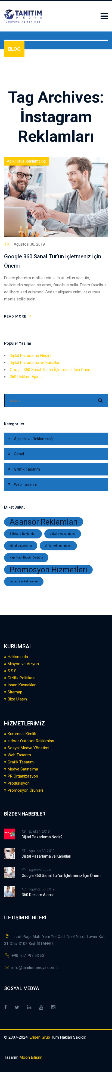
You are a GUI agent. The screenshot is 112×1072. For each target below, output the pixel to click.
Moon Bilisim (30, 1057)
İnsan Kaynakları (21, 685)
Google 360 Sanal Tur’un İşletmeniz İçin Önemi (51, 369)
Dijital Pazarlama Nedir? (31, 355)
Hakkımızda (17, 656)
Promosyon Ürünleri (25, 790)
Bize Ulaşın (17, 699)
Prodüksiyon (18, 783)
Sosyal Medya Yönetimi (28, 748)
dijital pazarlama (21, 545)
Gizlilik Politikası (21, 677)
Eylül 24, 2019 (39, 831)
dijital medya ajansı (63, 533)
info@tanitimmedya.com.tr (35, 967)
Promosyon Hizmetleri (48, 569)
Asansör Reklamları (44, 522)
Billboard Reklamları (23, 533)
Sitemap (14, 692)
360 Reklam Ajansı (26, 376)
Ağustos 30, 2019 (29, 244)
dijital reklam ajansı (58, 545)
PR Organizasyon (22, 776)
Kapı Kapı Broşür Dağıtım (26, 557)
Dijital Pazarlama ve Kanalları (35, 362)
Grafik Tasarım (27, 469)
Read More (15, 316)
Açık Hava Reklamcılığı (26, 161)
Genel (19, 454)
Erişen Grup (40, 1037)
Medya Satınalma (22, 769)
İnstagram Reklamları (24, 581)
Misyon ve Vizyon (23, 663)
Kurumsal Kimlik (21, 733)
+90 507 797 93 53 (27, 955)
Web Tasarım (25, 484)
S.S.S (12, 670)
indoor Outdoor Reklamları (30, 740)
